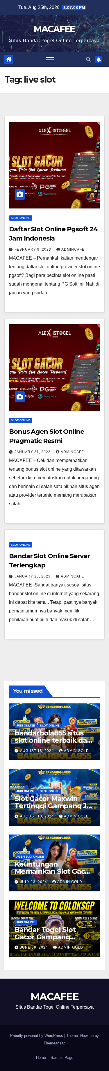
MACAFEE (54, 29)
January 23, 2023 (33, 576)
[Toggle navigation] (50, 59)
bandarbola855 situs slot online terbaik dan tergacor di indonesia (53, 740)
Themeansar (54, 1043)
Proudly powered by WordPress (37, 1035)
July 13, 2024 (34, 882)
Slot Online (21, 217)
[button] (88, 59)
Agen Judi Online (30, 856)
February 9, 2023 (33, 249)
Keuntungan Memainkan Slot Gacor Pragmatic (53, 871)
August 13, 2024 (37, 816)
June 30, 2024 (34, 947)
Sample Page (62, 1057)
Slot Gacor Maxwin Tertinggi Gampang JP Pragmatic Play (53, 805)
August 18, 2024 (37, 751)
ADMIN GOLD (76, 751)
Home (41, 1057)
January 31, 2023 (33, 452)
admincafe (73, 249)
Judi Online (25, 725)
